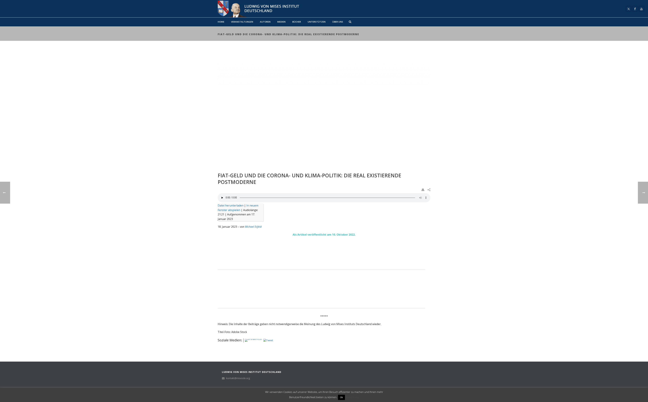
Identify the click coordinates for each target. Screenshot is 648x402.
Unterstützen (317, 21)
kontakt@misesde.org (238, 378)
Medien (281, 21)
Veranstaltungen (242, 21)
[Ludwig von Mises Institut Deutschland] (257, 8)
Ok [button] (341, 397)
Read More (352, 397)
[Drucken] (423, 189)
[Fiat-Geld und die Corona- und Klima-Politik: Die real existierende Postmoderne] (324, 109)
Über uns (337, 21)
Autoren (265, 21)
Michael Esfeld (253, 227)
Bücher (296, 21)
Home (221, 21)
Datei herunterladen (231, 205)
